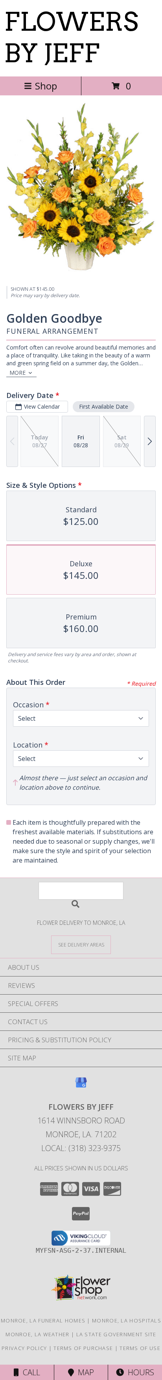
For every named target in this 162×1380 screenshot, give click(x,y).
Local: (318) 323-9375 (81, 1148)
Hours (139, 1372)
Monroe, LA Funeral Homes (43, 1320)
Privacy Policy (24, 1348)
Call (29, 1372)
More (17, 372)
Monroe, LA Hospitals (126, 1320)
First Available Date (103, 406)
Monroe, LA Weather (37, 1334)
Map (84, 1372)
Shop (46, 85)
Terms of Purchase (83, 1348)
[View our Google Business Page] (81, 1086)
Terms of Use (140, 1348)
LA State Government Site (116, 1334)
